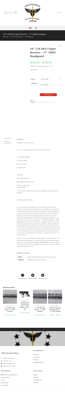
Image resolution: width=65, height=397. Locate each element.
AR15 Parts (38, 102)
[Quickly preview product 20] (16, 292)
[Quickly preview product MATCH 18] (61, 292)
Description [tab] (7, 138)
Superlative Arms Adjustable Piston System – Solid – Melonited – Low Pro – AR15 (25, 306)
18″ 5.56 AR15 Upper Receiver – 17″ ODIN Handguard (21, 36)
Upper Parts (52, 102)
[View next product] (61, 46)
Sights (33, 79)
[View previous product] (58, 46)
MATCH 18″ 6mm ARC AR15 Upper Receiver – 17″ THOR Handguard (55, 309)
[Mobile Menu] (35, 28)
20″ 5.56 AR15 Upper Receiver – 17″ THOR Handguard (10, 309)
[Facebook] (58, 12)
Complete (34, 83)
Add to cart (48, 94)
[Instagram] (61, 12)
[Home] (3, 36)
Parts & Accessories (45, 102)
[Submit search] (15, 12)
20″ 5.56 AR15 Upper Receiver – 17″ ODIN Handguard (40, 309)
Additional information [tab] (7, 142)
